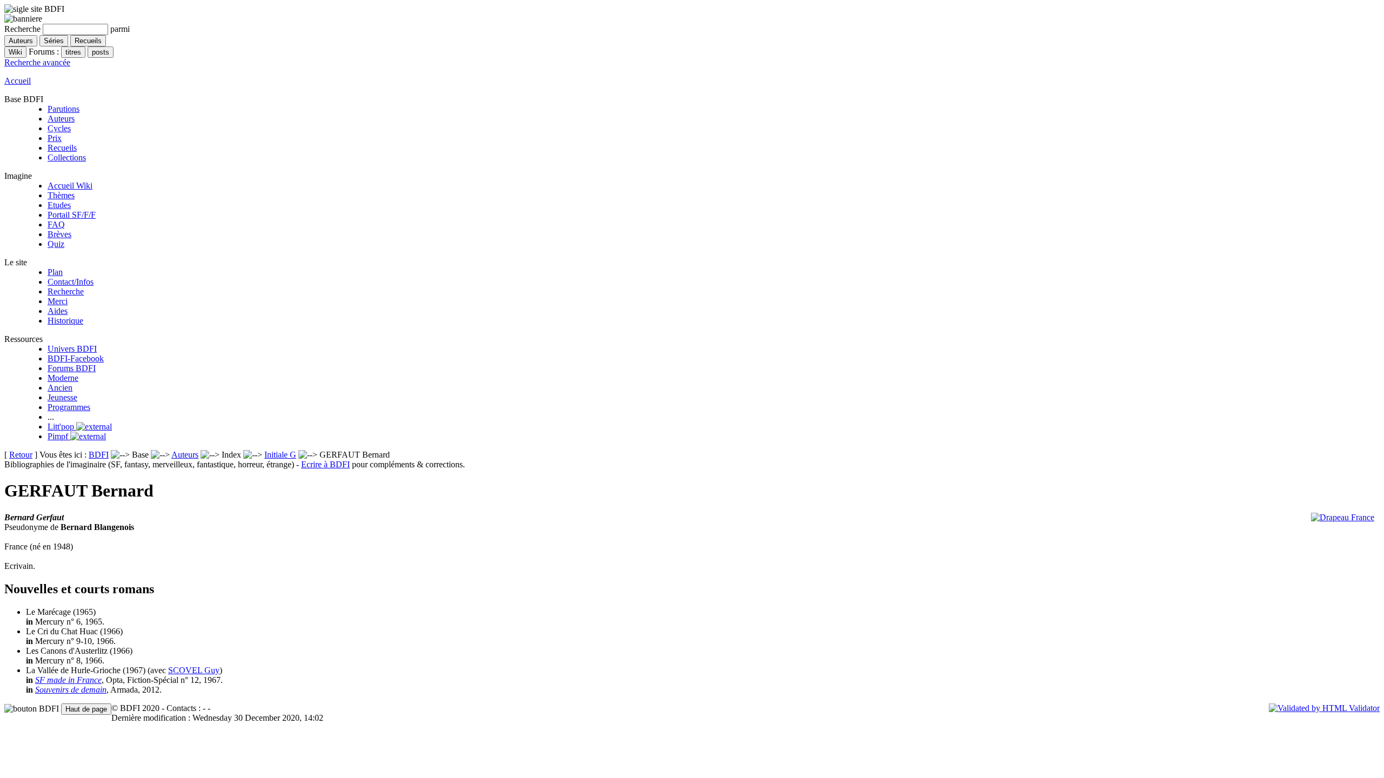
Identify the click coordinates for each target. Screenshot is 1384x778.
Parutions (63, 108)
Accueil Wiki (70, 185)
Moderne (63, 378)
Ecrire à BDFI (325, 464)
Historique (65, 320)
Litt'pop (62, 426)
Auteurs (61, 118)
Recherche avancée (37, 62)
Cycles (59, 128)
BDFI (99, 454)
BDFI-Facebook (76, 358)
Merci (58, 301)
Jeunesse (62, 397)
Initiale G (280, 454)
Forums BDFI (72, 368)
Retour (20, 454)
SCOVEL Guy (193, 670)
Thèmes (61, 195)
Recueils (62, 147)
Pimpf (59, 436)
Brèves (59, 234)
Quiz (56, 244)
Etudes (59, 205)
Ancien (60, 387)
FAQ (56, 224)
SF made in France (68, 680)
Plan (55, 272)
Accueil (17, 80)
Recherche (66, 291)
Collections (67, 157)
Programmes (69, 407)
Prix (55, 138)
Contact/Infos (71, 281)
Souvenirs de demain (71, 689)
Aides (58, 311)
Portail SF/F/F (72, 214)
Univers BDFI (72, 348)
